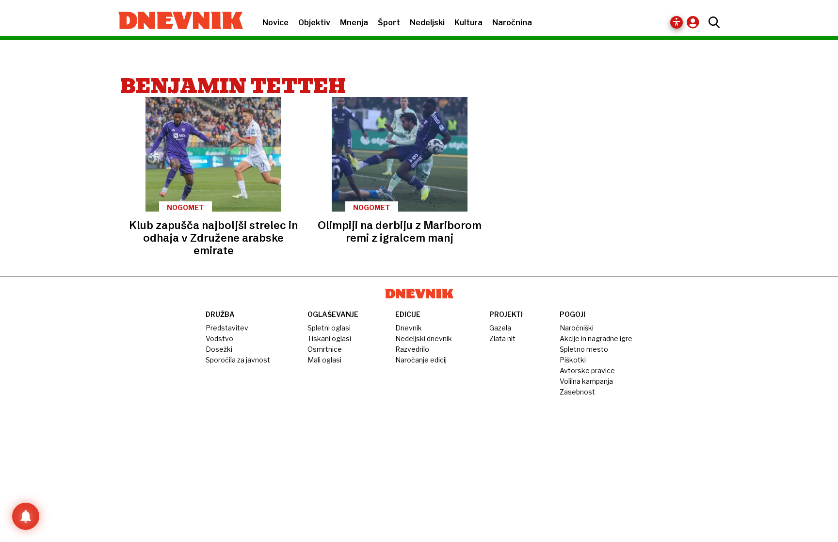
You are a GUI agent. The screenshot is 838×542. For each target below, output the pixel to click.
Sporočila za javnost (238, 360)
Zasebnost (577, 392)
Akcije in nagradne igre (596, 338)
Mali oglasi (324, 360)
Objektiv (314, 22)
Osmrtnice (324, 349)
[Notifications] (25, 516)
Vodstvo (219, 338)
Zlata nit (502, 338)
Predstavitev (227, 328)
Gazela (500, 328)
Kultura (468, 22)
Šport (389, 22)
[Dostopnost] (676, 22)
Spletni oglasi (329, 328)
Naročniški (577, 328)
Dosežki (219, 349)
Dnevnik (408, 328)
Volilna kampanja (586, 381)
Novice (275, 22)
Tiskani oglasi (329, 338)
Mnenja (354, 22)
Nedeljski (427, 22)
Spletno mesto (584, 349)
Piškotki (573, 360)
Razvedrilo (412, 349)
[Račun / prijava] (695, 22)
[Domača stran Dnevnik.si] (176, 21)
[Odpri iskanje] (712, 22)
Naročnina (512, 22)
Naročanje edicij (421, 360)
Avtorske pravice (587, 370)
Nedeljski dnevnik (423, 338)
